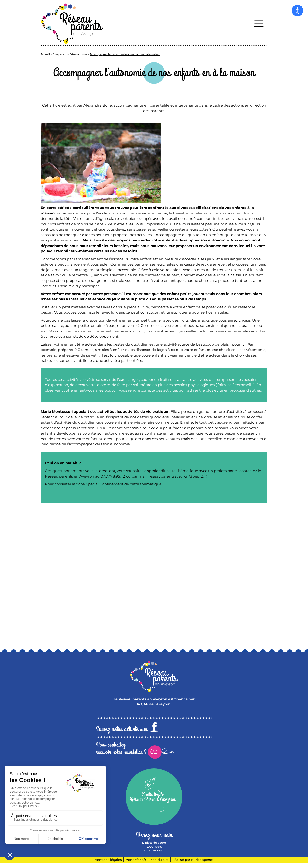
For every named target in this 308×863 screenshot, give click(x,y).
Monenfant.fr (136, 860)
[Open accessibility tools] (297, 10)
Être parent (60, 54)
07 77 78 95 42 (154, 850)
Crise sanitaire (78, 54)
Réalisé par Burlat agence (193, 860)
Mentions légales (108, 860)
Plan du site (159, 860)
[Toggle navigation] (258, 23)
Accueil (45, 54)
